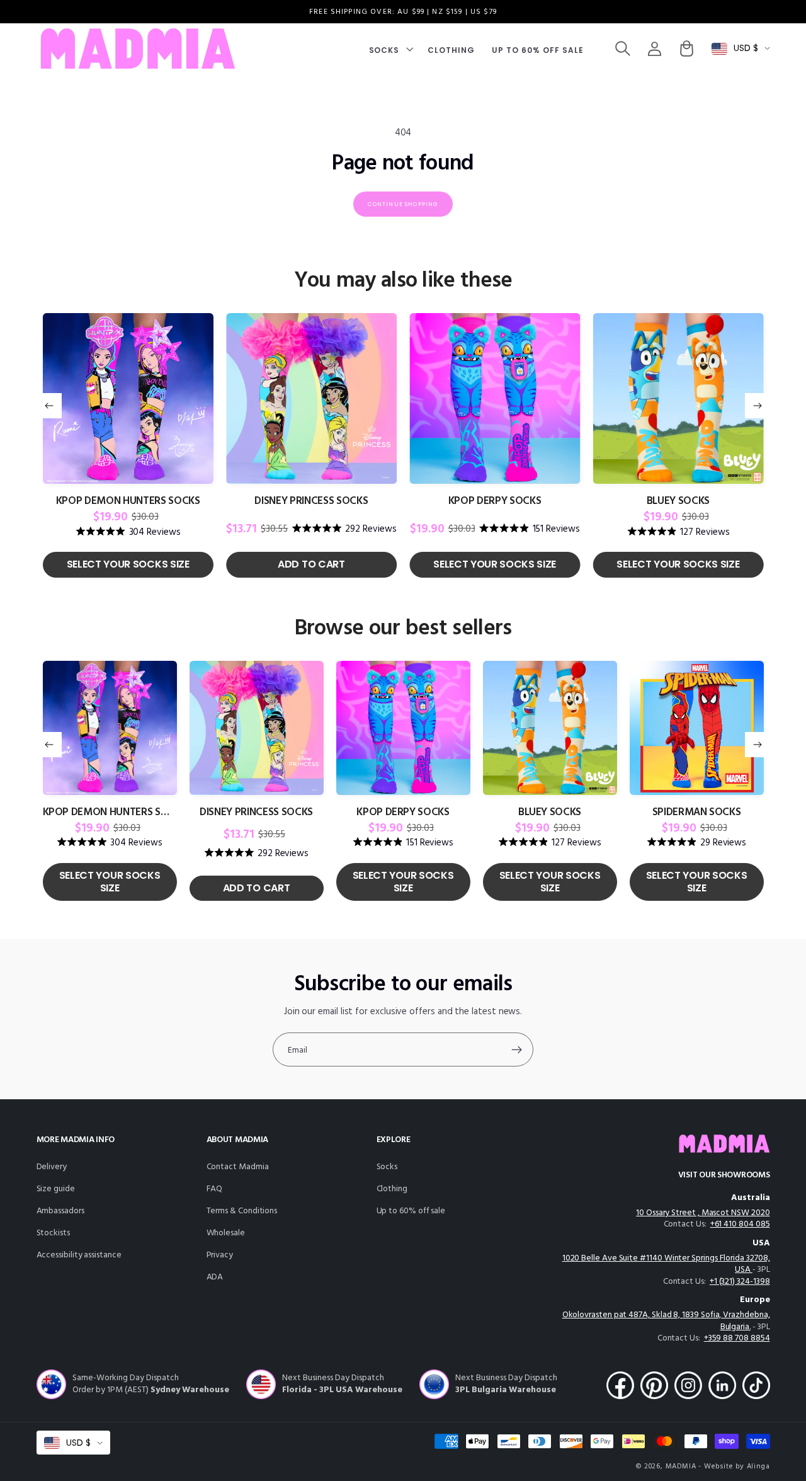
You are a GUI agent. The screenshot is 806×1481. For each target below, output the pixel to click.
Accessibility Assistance (79, 1255)
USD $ (746, 48)
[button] (389, 49)
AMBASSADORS (60, 1211)
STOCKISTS (53, 1233)
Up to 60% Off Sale (411, 1211)
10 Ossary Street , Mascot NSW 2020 (702, 1213)
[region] (403, 11)
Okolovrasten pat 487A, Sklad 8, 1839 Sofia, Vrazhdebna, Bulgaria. (666, 1321)
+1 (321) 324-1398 (740, 1281)
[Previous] (49, 405)
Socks (387, 1167)
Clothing (392, 1189)
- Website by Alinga (733, 1466)
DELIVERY (52, 1167)
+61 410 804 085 (740, 1224)
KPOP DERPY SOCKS (495, 501)
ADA (215, 1277)
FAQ (215, 1189)
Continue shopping (403, 204)
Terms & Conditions (242, 1211)
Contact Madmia (238, 1167)
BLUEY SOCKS (678, 501)
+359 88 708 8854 (737, 1338)
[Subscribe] (517, 1049)
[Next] (757, 405)
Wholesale (226, 1233)
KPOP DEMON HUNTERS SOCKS (128, 501)
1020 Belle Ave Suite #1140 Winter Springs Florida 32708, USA (666, 1264)
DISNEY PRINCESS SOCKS (311, 501)
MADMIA (681, 1466)
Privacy (220, 1255)
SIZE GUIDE (56, 1189)
